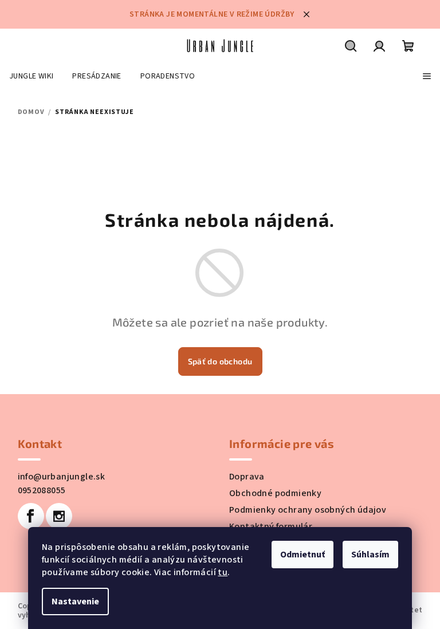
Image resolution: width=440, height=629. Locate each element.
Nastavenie (75, 601)
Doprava (247, 476)
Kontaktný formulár (270, 526)
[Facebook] (31, 516)
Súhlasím (370, 554)
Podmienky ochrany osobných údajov (307, 510)
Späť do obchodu (220, 361)
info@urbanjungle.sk (61, 476)
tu (222, 572)
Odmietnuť (302, 554)
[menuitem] (31, 76)
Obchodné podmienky (275, 493)
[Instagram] (59, 516)
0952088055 (42, 490)
